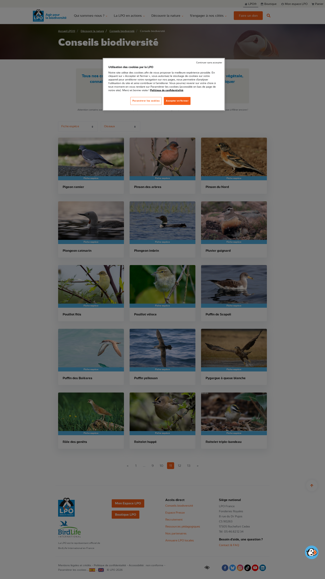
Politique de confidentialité (166, 90)
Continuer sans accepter (209, 62)
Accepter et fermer (177, 100)
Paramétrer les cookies (146, 100)
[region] (164, 84)
